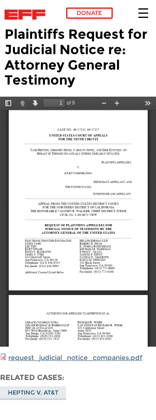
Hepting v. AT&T (33, 392)
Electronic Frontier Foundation (27, 15)
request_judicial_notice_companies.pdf (75, 358)
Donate (89, 13)
